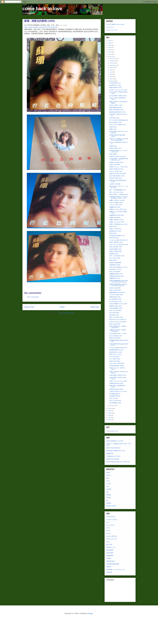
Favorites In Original (111, 519)
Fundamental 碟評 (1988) (116, 294)
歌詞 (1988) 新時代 (114, 312)
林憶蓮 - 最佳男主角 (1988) (116, 169)
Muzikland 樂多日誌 (111, 536)
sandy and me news (111, 30)
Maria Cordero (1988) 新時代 (116, 363)
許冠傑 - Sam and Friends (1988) (118, 381)
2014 (109, 408)
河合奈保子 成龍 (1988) (115, 178)
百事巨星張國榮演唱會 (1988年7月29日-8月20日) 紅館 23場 (118, 285)
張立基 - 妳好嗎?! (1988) (115, 105)
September (113, 65)
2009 (109, 413)
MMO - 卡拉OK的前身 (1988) (116, 255)
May (111, 74)
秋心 (107, 500)
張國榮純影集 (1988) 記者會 (116, 215)
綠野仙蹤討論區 (110, 561)
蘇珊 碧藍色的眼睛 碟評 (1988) (117, 112)
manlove (108, 533)
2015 (109, 56)
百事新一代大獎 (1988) (115, 228)
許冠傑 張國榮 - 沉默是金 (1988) (117, 375)
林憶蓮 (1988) (113, 146)
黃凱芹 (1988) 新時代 (114, 324)
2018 (109, 49)
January (112, 405)
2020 (109, 45)
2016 (109, 54)
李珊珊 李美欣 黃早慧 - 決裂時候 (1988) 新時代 (117, 330)
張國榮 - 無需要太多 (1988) (116, 219)
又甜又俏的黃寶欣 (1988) (115, 308)
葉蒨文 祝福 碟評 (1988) (115, 246)
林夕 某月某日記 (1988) (115, 301)
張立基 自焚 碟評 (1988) (115, 335)
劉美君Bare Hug (110, 547)
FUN (107, 522)
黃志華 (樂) (109, 572)
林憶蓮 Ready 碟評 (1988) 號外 (117, 156)
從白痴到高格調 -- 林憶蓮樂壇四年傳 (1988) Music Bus (118, 159)
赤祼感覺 (108, 489)
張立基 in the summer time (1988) (118, 89)
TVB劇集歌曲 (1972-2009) (113, 456)
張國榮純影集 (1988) (114, 278)
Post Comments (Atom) (66, 313)
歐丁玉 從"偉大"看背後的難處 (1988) (118, 120)
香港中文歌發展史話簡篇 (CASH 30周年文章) (118, 461)
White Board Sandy (111, 539)
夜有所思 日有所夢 (111, 505)
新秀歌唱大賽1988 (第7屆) (116, 383)
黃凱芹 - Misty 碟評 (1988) (116, 317)
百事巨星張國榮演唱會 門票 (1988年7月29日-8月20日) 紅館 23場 (118, 281)
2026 (109, 40)
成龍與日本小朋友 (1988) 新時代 (117, 173)
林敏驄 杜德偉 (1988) (114, 297)
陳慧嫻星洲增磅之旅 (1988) (116, 349)
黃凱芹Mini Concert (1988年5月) (117, 319)
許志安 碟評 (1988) (114, 118)
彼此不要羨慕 (109, 552)
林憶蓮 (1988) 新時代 (114, 164)
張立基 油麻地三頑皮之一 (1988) (117, 333)
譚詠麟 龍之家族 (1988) (115, 306)
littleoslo (108, 530)
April (111, 76)
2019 (109, 47)
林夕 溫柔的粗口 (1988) (115, 299)
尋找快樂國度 (109, 550)
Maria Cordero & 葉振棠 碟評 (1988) (118, 244)
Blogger (90, 613)
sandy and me (110, 27)
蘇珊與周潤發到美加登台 (115, 107)
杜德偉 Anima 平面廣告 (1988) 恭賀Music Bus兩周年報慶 (118, 139)
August (112, 67)
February (112, 81)
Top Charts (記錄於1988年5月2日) (118, 347)
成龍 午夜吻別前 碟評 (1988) (116, 176)
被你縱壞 (108, 503)
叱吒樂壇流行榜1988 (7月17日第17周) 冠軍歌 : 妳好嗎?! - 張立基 (118, 197)
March (111, 78)
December (112, 58)
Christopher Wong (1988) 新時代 (118, 321)
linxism (108, 527)
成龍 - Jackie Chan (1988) (116, 192)
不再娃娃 (108, 497)
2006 (109, 419)
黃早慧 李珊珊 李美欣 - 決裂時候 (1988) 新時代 (117, 327)
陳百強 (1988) (113, 233)
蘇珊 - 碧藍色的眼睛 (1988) (116, 109)
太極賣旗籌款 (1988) (114, 264)
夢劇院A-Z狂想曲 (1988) (115, 251)
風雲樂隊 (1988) (113, 253)
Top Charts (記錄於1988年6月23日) (118, 240)
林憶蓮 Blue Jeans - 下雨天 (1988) (118, 166)
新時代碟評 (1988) (114, 315)
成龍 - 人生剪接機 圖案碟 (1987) (117, 190)
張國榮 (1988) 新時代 (114, 217)
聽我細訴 (108, 494)
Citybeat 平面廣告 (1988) (115, 202)
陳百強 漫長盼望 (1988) (115, 122)
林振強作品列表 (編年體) (112, 459)
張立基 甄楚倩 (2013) (114, 83)
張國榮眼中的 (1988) (114, 207)
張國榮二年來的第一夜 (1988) (117, 200)
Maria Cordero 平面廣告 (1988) (117, 124)
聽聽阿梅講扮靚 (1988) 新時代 (117, 292)
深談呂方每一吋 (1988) (115, 354)
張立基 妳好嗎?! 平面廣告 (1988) (117, 95)
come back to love (42, 8)
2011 (109, 410)
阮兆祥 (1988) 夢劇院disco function (118, 267)
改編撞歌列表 (109, 453)
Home (62, 307)
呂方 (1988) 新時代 (114, 356)
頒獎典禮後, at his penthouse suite (115, 569)
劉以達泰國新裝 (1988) (115, 402)
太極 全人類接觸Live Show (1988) (118, 303)
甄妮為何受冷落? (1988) (115, 352)
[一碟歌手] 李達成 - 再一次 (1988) (118, 391)
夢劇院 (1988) (113, 129)
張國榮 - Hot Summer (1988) (116, 222)
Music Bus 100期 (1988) (115, 171)
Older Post (94, 307)
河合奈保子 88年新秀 (114, 184)
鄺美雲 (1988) (113, 226)
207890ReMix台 (110, 516)
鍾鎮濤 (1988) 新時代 (114, 361)
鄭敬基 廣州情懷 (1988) (115, 87)
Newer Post (29, 307)
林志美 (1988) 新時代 (114, 288)
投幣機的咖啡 (109, 555)
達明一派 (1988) (113, 398)
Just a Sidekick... (110, 525)
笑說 (107, 486)
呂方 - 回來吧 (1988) (114, 358)
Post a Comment (33, 297)
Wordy (108, 541)
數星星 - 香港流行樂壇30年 (113, 448)
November (112, 60)
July (111, 69)
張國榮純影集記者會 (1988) (116, 276)
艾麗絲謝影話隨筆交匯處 (112, 564)
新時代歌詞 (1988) (114, 237)
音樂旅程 (108, 566)
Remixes (108, 475)
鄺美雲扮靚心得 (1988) (115, 231)
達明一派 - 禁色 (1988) (115, 400)
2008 (109, 415)
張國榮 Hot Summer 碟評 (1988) (117, 209)
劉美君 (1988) (113, 260)
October (112, 63)
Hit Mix (108, 481)
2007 (109, 417)
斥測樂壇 (108, 558)
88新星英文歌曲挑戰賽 (115, 262)
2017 (109, 52)
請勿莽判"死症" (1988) (115, 85)
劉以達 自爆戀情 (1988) (115, 249)
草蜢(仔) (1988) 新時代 (115, 290)
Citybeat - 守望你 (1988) (115, 204)
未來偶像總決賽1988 (114, 393)
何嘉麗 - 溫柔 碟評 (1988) (116, 242)
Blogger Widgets (114, 431)
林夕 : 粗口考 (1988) (114, 258)
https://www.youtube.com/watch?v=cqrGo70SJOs (41, 27)
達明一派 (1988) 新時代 (115, 310)
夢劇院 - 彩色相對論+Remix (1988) (118, 224)
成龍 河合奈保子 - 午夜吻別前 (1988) (118, 194)
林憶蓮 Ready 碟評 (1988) (116, 162)
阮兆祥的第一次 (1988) (115, 269)
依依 (107, 492)
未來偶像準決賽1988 (114, 396)
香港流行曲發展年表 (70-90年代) (114, 441)
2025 (109, 43)
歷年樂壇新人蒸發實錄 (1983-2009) (115, 450)
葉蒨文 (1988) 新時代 (114, 271)
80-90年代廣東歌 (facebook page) (115, 24)
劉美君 (108, 472)
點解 (107, 478)
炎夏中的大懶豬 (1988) (115, 148)
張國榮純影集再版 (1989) (115, 273)
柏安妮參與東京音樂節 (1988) (117, 235)
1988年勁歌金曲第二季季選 (116, 365)
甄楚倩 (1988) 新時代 (114, 338)
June (111, 72)
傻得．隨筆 (109, 544)
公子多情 (108, 483)
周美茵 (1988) (113, 127)
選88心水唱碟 (112, 154)
